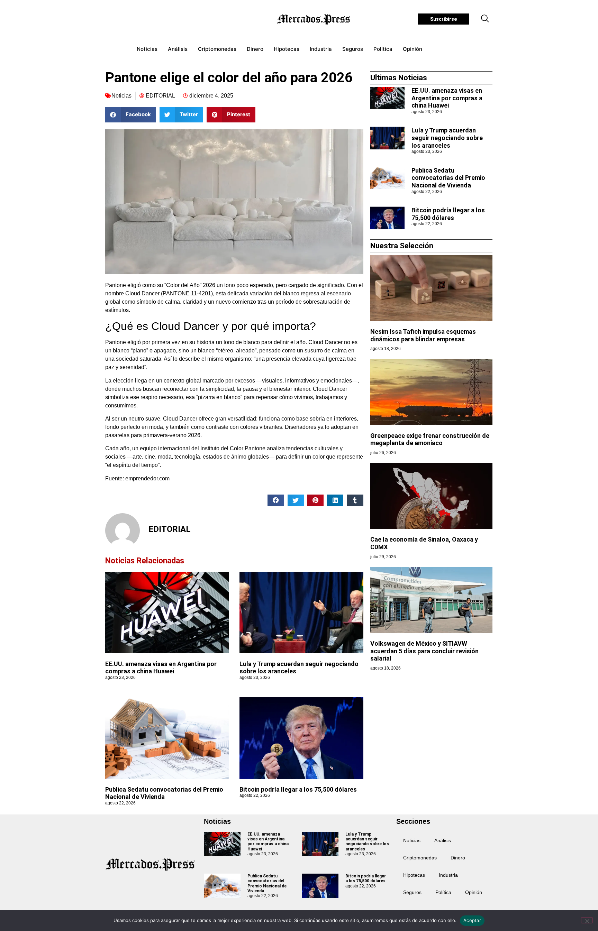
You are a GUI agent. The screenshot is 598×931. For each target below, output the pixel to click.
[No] (587, 920)
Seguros (352, 49)
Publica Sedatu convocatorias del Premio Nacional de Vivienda (164, 793)
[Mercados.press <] (314, 19)
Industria (321, 49)
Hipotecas (286, 49)
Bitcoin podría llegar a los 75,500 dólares (298, 789)
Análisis (178, 49)
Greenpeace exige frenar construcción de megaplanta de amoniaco (429, 439)
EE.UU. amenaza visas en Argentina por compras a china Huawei (161, 667)
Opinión (412, 49)
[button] (485, 19)
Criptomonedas (217, 49)
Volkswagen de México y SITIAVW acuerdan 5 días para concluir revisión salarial (424, 651)
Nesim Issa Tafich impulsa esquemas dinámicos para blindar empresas (423, 335)
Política (382, 49)
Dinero (255, 49)
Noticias (147, 49)
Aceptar (472, 920)
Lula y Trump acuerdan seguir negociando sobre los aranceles (447, 138)
